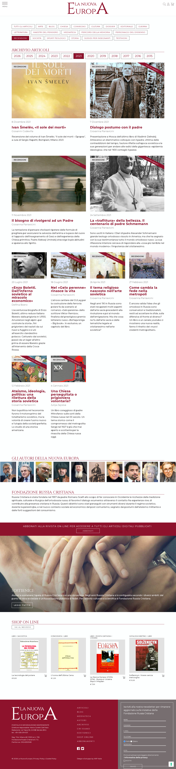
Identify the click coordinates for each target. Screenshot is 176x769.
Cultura (95, 26)
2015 (149, 56)
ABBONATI (88, 531)
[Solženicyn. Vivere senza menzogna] (146, 655)
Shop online (85, 737)
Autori (81, 720)
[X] (82, 749)
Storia (75, 38)
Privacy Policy (39, 759)
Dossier (110, 26)
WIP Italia (98, 759)
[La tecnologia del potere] (29, 655)
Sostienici (84, 733)
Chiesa (64, 26)
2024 (41, 56)
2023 (54, 56)
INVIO (133, 766)
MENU (4, 6)
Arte (40, 26)
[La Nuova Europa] (88, 7)
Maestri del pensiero (45, 32)
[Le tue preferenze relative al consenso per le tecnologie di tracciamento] (171, 764)
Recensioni (20, 38)
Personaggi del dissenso (130, 32)
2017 (126, 56)
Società (37, 38)
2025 (29, 56)
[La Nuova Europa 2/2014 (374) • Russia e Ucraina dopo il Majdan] (107, 657)
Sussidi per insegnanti (97, 38)
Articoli (83, 708)
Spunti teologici (56, 38)
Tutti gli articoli (23, 26)
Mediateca (70, 32)
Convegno (80, 26)
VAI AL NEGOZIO (23, 627)
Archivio (83, 724)
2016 (138, 56)
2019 (103, 56)
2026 (17, 56)
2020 (90, 56)
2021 (79, 56)
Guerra (142, 26)
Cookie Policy (51, 759)
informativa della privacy (136, 757)
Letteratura (21, 32)
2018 (115, 56)
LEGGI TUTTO (22, 605)
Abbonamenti (86, 741)
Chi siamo (83, 729)
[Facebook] (78, 749)
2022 (66, 56)
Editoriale (127, 26)
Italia (128, 741)
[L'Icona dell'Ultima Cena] (68, 655)
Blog (52, 26)
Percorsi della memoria (95, 32)
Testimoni (121, 38)
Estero (135, 741)
